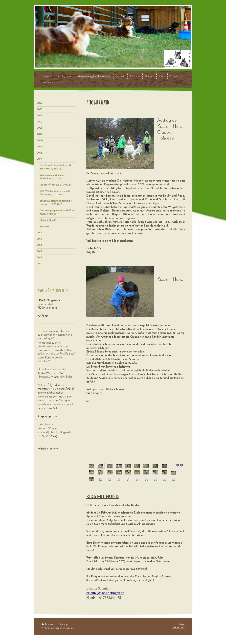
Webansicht (178, 627)
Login (181, 624)
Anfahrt (43, 316)
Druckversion (51, 624)
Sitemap (63, 624)
